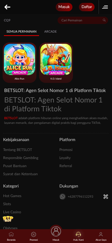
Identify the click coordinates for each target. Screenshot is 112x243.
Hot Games (12, 196)
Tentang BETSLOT (17, 150)
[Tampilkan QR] (105, 196)
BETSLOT (11, 118)
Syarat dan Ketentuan (20, 174)
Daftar (87, 7)
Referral (65, 166)
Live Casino (12, 212)
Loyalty (65, 158)
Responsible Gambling (20, 158)
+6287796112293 (80, 196)
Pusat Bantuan (15, 166)
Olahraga (10, 228)
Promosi (65, 150)
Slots (7, 204)
